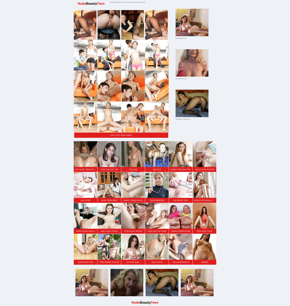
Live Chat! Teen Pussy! (121, 135)
